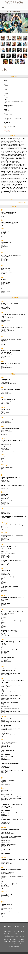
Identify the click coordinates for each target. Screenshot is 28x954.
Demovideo (8, 127)
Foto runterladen (5, 70)
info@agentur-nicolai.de (9, 936)
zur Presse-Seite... (22, 202)
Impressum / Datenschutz (14, 944)
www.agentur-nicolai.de (19, 936)
